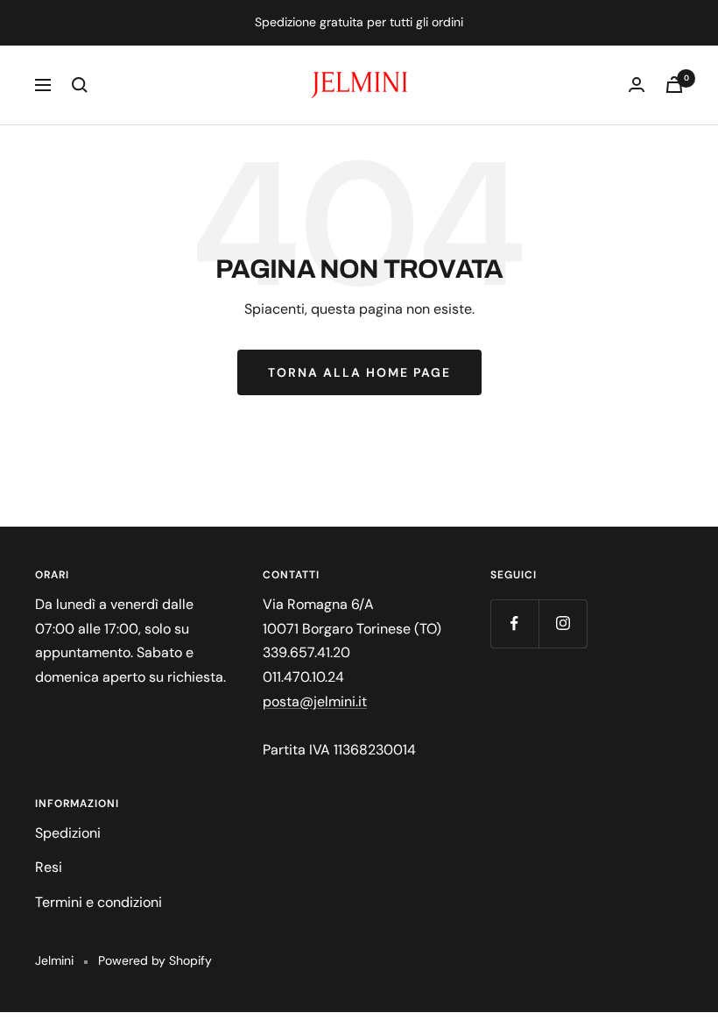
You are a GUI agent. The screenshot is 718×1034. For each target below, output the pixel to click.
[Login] (636, 84)
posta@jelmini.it (315, 701)
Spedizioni (68, 833)
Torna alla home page (359, 372)
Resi (48, 867)
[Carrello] (674, 84)
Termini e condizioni (98, 902)
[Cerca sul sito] (80, 85)
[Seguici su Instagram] (562, 623)
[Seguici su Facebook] (514, 623)
